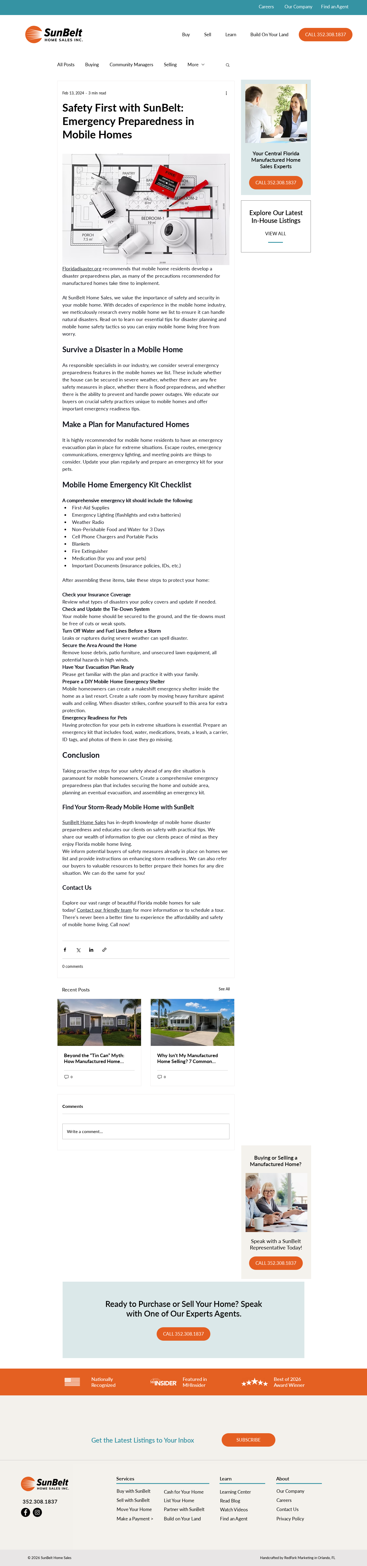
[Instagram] (37, 1512)
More (193, 64)
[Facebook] (25, 1512)
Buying (92, 64)
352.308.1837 (40, 1501)
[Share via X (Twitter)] (78, 949)
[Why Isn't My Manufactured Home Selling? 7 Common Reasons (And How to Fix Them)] (192, 1022)
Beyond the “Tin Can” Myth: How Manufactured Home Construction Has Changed (94, 1058)
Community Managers (131, 64)
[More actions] (226, 93)
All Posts (65, 64)
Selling (170, 64)
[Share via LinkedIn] (91, 949)
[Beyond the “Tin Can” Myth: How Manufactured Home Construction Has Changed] (99, 1022)
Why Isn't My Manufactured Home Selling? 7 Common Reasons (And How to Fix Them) (191, 1058)
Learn (226, 1479)
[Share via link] (104, 949)
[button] (189, 34)
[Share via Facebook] (64, 949)
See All (224, 989)
